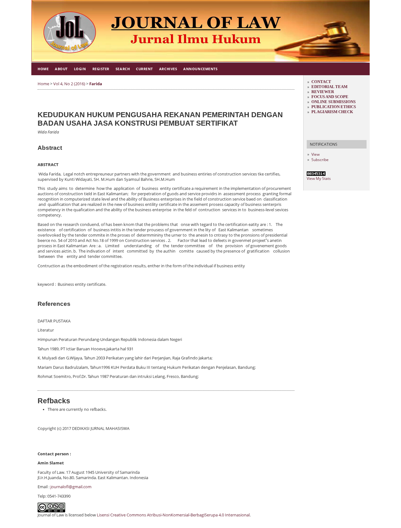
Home (43, 68)
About (61, 68)
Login (80, 68)
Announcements (200, 68)
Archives (168, 68)
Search (123, 68)
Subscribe (320, 159)
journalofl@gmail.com (70, 486)
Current (144, 68)
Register (100, 68)
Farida (95, 83)
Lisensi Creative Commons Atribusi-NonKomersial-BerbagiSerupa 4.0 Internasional (173, 515)
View (315, 154)
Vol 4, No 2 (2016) (69, 83)
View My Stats (319, 178)
